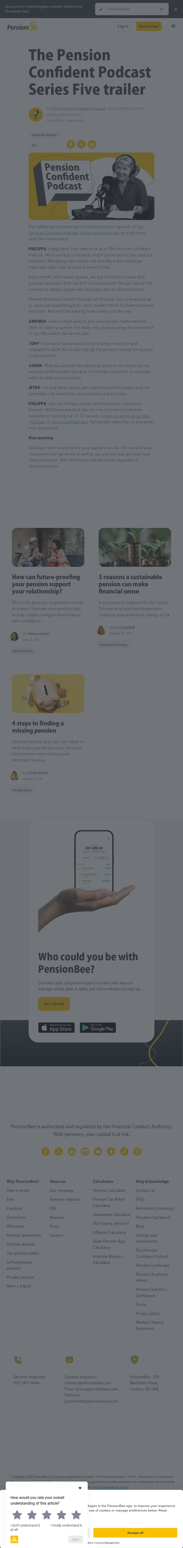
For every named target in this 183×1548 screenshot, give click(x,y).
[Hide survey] (80, 1488)
